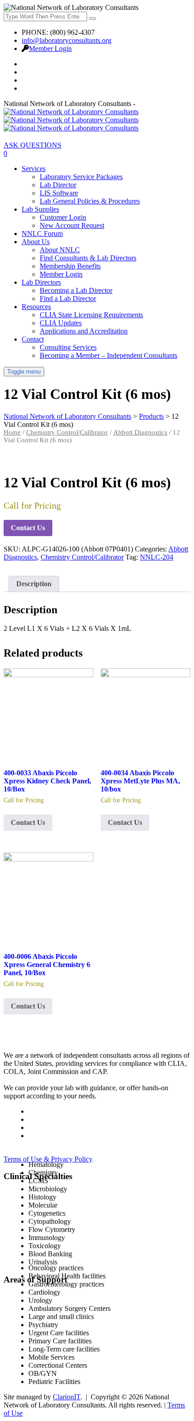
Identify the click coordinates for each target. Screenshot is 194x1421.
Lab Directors (41, 282)
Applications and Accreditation (84, 331)
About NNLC (60, 250)
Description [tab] (33, 584)
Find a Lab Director (68, 298)
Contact (33, 339)
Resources (36, 306)
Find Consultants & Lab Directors (88, 258)
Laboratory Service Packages (81, 177)
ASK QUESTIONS (32, 145)
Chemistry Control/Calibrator (67, 432)
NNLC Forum (42, 233)
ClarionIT (66, 1397)
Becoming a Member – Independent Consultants (108, 355)
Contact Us (28, 528)
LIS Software (59, 193)
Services (34, 168)
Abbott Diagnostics (140, 432)
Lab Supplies (40, 209)
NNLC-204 (156, 557)
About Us (36, 241)
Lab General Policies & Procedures (90, 201)
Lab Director (58, 185)
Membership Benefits (70, 266)
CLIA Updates (61, 323)
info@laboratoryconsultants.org (66, 40)
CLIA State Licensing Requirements (91, 315)
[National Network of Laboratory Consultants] (71, 120)
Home (12, 432)
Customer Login (63, 217)
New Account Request (72, 225)
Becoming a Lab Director (76, 290)
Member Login (50, 48)
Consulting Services (68, 347)
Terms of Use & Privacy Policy (48, 1159)
